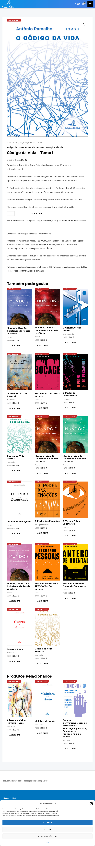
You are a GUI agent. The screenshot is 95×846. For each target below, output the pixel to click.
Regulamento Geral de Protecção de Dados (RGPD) (25, 780)
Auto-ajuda (17, 142)
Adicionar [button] (15, 346)
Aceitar (47, 823)
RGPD (47, 842)
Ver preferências (47, 836)
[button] (91, 803)
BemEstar (40, 147)
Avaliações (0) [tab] (45, 233)
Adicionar (37, 213)
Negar (47, 829)
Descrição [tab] (11, 233)
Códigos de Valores (15, 147)
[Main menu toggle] (90, 4)
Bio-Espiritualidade (54, 147)
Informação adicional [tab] (27, 233)
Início (9, 142)
